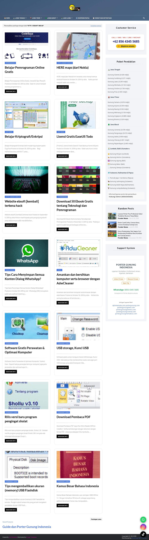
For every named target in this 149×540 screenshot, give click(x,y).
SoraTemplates (13, 537)
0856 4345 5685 (126, 289)
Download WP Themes (139, 538)
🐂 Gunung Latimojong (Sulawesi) (120, 181)
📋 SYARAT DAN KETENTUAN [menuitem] (102, 18)
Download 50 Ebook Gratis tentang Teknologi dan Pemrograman (75, 205)
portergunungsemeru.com (126, 309)
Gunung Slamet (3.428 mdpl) (118, 75)
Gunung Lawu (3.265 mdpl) (118, 82)
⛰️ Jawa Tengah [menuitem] (19, 18)
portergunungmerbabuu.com (126, 314)
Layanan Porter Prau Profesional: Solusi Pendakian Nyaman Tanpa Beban (130, 215)
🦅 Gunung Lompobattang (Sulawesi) (121, 188)
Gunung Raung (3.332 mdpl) (118, 109)
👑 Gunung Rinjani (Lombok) (118, 154)
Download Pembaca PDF (74, 417)
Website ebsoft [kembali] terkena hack (22, 203)
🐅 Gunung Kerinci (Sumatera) (119, 157)
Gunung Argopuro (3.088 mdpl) (119, 116)
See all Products (8, 522)
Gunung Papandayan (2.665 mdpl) (120, 143)
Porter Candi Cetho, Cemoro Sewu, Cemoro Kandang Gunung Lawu (129, 224)
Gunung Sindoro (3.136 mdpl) (118, 88)
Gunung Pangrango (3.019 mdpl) (120, 133)
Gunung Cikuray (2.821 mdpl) (118, 140)
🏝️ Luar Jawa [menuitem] (66, 18)
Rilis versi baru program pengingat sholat (21, 419)
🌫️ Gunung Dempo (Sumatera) (119, 167)
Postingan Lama (96, 519)
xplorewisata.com (118, 305)
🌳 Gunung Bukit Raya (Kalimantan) (121, 185)
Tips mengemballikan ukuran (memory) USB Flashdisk (24, 488)
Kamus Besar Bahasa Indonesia (78, 486)
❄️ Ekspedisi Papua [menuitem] (82, 18)
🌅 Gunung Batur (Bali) (116, 164)
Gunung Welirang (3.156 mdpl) (119, 112)
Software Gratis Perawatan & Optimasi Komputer (25, 350)
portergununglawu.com (126, 307)
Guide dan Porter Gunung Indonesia (27, 527)
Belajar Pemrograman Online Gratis (25, 70)
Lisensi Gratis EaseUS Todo (75, 136)
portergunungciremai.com (126, 312)
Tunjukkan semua (95, 26)
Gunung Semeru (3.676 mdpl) (118, 102)
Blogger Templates (31, 537)
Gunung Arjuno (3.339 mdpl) (118, 106)
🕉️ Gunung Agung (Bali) (116, 161)
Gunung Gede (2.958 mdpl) (118, 137)
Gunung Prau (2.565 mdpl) (117, 92)
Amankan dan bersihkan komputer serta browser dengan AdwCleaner (78, 279)
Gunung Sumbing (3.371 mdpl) (119, 78)
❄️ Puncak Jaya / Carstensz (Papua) (120, 178)
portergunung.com (133, 305)
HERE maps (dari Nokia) (73, 67)
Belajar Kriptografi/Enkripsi (24, 136)
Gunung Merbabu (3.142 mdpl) (119, 85)
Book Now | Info (11, 91)
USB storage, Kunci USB (73, 348)
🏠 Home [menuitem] (7, 18)
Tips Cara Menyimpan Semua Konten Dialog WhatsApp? (24, 277)
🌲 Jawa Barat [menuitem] (50, 18)
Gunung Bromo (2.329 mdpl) (118, 119)
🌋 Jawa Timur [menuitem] (35, 18)
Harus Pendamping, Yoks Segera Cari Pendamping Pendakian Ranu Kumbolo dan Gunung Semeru (130, 233)
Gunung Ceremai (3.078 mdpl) (119, 130)
